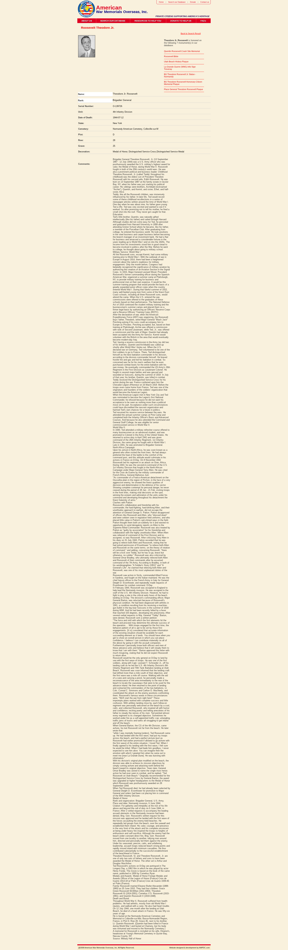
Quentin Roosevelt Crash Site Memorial (182, 51)
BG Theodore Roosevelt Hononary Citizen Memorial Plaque (183, 83)
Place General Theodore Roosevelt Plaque (183, 89)
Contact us (204, 2)
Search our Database (177, 2)
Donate (193, 2)
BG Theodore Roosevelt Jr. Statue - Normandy (180, 75)
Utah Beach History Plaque (176, 61)
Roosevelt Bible (171, 56)
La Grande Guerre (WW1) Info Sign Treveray (180, 68)
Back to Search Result (191, 33)
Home (161, 2)
